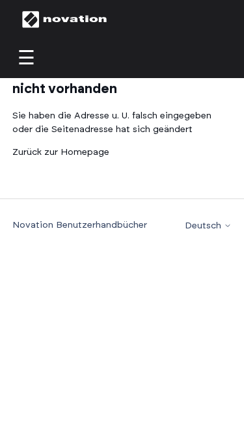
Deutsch (204, 225)
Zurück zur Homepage (60, 152)
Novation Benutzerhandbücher (79, 225)
